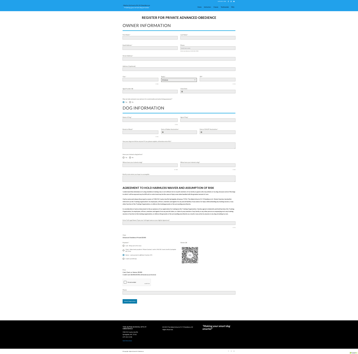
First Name (126, 35)
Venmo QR (183, 242)
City (124, 76)
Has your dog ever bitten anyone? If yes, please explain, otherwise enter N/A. (147, 141)
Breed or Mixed (128, 129)
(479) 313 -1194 (222, 1)
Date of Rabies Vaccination (170, 129)
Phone (182, 45)
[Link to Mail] (234, 1)
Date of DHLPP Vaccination (209, 129)
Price (124, 270)
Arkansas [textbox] (165, 80)
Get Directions (127, 341)
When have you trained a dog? (190, 162)
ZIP (201, 76)
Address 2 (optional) (129, 66)
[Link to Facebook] (228, 1)
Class (124, 235)
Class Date (183, 88)
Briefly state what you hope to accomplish (136, 174)
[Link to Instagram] (231, 1)
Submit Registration (130, 301)
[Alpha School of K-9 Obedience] (137, 7)
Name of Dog (127, 117)
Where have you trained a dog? (132, 162)
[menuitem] (221, 1)
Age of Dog (184, 117)
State (163, 76)
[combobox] (179, 80)
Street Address (128, 56)
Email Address (127, 45)
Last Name (184, 35)
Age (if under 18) (128, 88)
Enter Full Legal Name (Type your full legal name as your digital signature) (146, 220)
